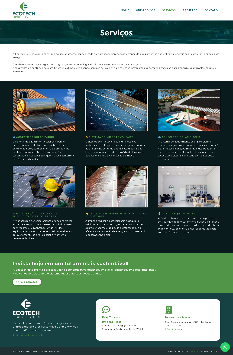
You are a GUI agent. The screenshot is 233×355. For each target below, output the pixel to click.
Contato (211, 10)
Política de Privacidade (28, 335)
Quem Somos (145, 10)
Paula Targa (55, 351)
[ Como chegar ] (174, 329)
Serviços (169, 10)
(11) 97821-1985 (112, 322)
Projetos (190, 10)
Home (125, 10)
